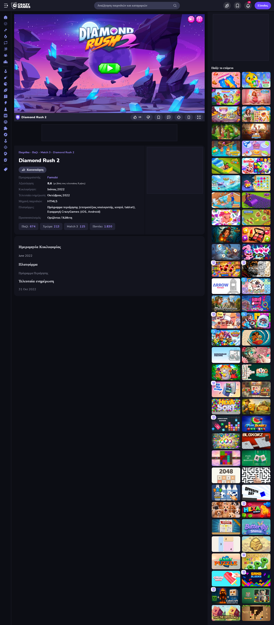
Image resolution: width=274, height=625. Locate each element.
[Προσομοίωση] (5, 141)
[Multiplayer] (5, 55)
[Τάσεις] (5, 36)
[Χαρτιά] (5, 160)
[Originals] (5, 49)
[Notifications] (248, 5)
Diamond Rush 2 (63, 152)
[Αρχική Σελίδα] (5, 17)
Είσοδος (263, 6)
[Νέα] (5, 30)
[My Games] (237, 5)
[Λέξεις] (5, 115)
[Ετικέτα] (5, 169)
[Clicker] (5, 77)
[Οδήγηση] (5, 122)
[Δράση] (5, 103)
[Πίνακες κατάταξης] (5, 62)
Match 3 (46, 152)
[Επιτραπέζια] (5, 109)
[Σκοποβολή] (5, 147)
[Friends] (227, 5)
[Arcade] (5, 71)
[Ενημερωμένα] (5, 43)
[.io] (5, 84)
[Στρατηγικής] (5, 153)
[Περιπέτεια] (5, 134)
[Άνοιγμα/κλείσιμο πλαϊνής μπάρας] (5, 5)
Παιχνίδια (24, 152)
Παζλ (35, 152)
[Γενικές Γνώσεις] (5, 96)
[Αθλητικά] (5, 90)
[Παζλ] (5, 128)
